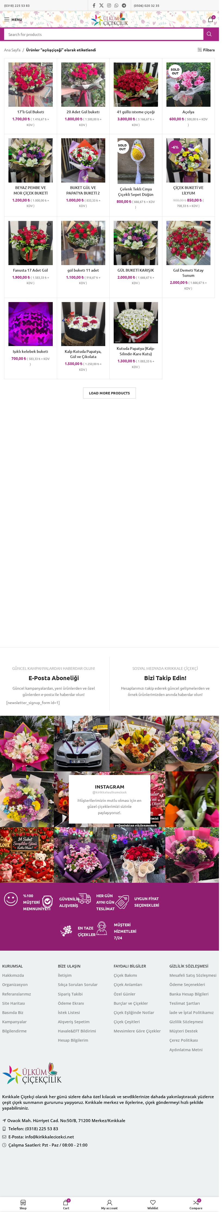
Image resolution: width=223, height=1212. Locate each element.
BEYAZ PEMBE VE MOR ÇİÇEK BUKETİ (31, 190)
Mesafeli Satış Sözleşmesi (192, 975)
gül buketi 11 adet (83, 270)
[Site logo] (109, 18)
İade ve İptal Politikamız (191, 1012)
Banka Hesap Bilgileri (189, 994)
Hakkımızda (13, 975)
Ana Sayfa (12, 49)
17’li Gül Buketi (30, 111)
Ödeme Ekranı (71, 1003)
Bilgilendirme (14, 1031)
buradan (140, 1176)
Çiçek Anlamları (128, 984)
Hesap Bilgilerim (73, 1040)
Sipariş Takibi (70, 994)
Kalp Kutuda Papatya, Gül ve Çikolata (83, 354)
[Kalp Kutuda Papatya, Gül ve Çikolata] (83, 324)
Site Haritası (13, 1003)
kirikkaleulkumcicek (111, 792)
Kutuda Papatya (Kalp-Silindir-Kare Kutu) (136, 351)
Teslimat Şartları (184, 1003)
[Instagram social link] (109, 5)
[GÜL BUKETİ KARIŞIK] (136, 243)
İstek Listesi (69, 1012)
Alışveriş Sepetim (73, 1021)
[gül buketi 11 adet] (83, 243)
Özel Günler (124, 994)
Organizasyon (15, 984)
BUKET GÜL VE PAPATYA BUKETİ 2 (83, 190)
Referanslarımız (16, 994)
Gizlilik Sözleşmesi (186, 1021)
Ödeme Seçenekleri (187, 984)
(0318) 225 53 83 (17, 5)
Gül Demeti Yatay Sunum (188, 273)
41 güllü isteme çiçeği (136, 111)
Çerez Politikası (183, 1040)
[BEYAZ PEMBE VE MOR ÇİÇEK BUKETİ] (30, 160)
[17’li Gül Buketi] (30, 84)
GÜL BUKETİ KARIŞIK (135, 270)
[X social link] (101, 5)
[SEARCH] (209, 34)
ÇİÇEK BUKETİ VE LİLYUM (188, 190)
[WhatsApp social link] (116, 5)
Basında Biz (12, 1012)
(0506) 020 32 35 (146, 5)
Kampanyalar (14, 1021)
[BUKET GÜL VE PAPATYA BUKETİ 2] (83, 160)
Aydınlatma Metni (186, 1049)
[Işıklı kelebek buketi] (30, 324)
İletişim (65, 975)
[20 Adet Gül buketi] (83, 84)
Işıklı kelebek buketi (30, 351)
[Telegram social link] (124, 5)
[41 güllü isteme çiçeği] (136, 84)
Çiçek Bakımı (125, 975)
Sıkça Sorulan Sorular (78, 984)
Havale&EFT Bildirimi (77, 1031)
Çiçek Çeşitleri (127, 1021)
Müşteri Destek (183, 1031)
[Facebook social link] (94, 5)
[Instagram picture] (82, 743)
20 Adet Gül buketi (83, 111)
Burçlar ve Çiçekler (131, 1003)
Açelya (188, 111)
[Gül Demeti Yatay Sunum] (188, 243)
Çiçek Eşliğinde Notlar (134, 1012)
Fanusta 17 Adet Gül (30, 270)
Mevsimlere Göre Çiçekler (137, 1031)
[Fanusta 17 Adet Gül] (30, 243)
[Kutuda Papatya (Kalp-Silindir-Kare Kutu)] (136, 322)
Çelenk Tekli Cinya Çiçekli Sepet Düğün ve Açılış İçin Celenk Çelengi (135, 197)
